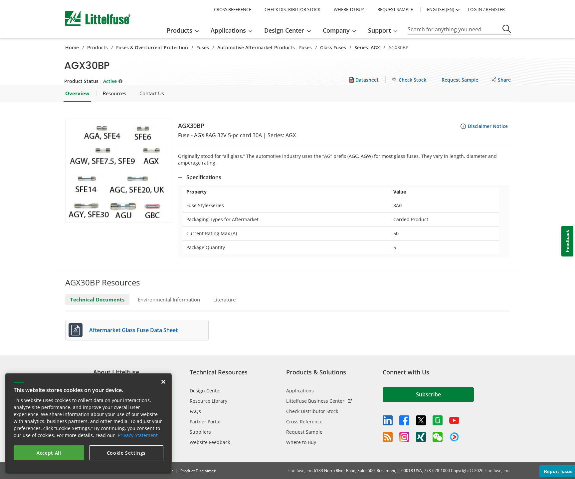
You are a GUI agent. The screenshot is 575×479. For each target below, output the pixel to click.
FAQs (195, 411)
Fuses (202, 47)
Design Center (205, 390)
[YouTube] (454, 420)
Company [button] (336, 30)
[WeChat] (438, 437)
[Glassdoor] (438, 420)
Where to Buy (301, 442)
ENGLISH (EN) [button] (440, 9)
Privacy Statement (138, 435)
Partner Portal (205, 421)
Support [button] (379, 30)
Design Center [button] (284, 30)
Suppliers (200, 432)
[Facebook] (404, 420)
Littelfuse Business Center (315, 401)
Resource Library (208, 401)
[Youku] (454, 437)
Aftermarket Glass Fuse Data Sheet (133, 330)
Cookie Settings (126, 453)
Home (72, 47)
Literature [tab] (224, 299)
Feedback (567, 241)
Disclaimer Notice (488, 126)
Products (97, 47)
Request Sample (304, 432)
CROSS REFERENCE (232, 9)
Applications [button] (228, 30)
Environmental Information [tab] (169, 299)
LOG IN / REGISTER (486, 9)
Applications (300, 390)
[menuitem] (185, 30)
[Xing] (421, 437)
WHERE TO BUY (349, 9)
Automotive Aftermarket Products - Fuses (264, 47)
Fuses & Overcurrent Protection (152, 47)
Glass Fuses (333, 47)
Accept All (49, 453)
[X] (421, 420)
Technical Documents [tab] (97, 299)
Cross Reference (304, 421)
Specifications (203, 177)
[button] (118, 171)
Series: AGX (367, 47)
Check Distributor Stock (312, 411)
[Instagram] (404, 437)
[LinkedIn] (388, 420)
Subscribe (428, 394)
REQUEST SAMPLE (395, 9)
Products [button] (179, 30)
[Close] (163, 381)
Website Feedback (210, 442)
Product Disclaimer (198, 471)
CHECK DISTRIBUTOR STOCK (292, 9)
